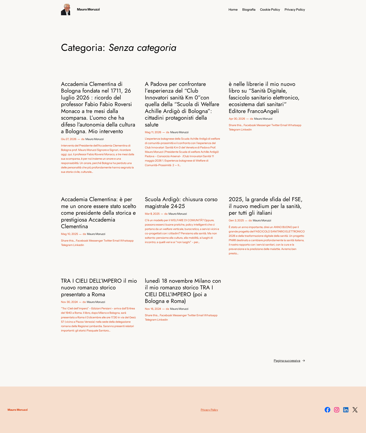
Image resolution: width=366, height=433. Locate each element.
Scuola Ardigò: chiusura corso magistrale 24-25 (181, 202)
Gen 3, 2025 (236, 220)
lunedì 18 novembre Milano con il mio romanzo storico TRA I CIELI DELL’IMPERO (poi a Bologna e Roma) (183, 290)
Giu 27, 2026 (68, 139)
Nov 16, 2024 (153, 309)
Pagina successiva (289, 361)
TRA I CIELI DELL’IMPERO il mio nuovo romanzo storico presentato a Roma (99, 287)
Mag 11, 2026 (153, 132)
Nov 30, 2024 (69, 302)
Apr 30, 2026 (237, 118)
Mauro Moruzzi (88, 9)
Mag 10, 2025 (69, 234)
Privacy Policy (209, 409)
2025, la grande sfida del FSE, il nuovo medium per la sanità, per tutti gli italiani (266, 206)
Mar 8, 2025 (152, 213)
